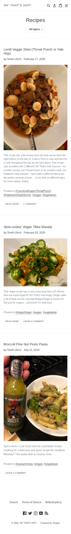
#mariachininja (24, 464)
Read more (12, 204)
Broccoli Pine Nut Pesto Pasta (26, 344)
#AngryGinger (23, 312)
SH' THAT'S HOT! (18, 5)
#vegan (36, 195)
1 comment (30, 204)
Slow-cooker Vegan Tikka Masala (28, 227)
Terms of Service (31, 502)
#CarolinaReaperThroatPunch (33, 191)
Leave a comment (33, 321)
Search (14, 502)
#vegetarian (49, 195)
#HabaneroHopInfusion (17, 195)
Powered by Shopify (50, 523)
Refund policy (53, 502)
